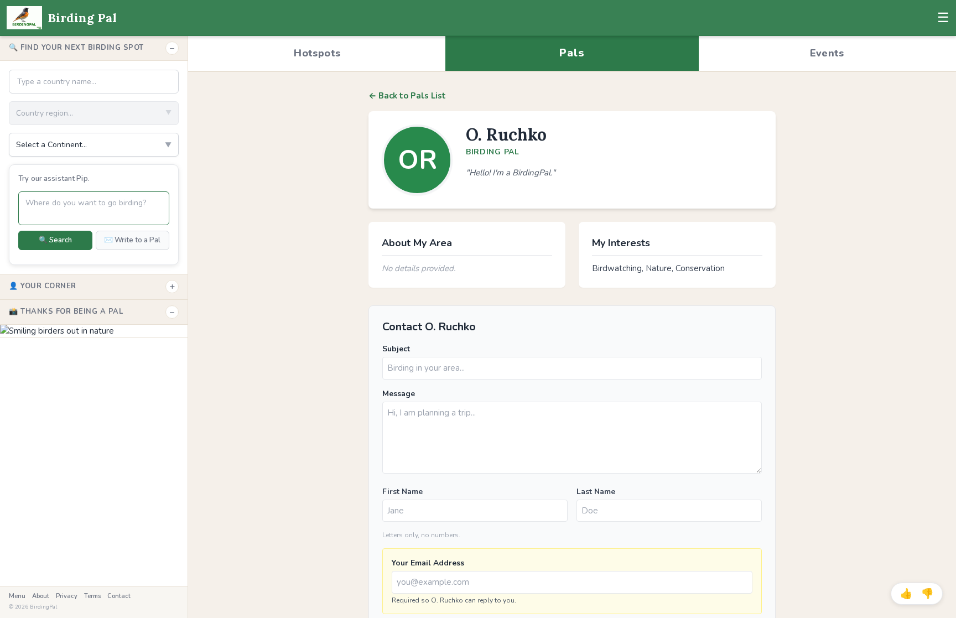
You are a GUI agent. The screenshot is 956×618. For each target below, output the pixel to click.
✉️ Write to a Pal (132, 240)
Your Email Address (428, 563)
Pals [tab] (571, 52)
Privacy (66, 596)
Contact (119, 596)
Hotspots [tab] (317, 53)
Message (398, 393)
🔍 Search (55, 240)
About (40, 596)
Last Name (595, 491)
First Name (402, 491)
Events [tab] (827, 53)
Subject (396, 349)
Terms (92, 596)
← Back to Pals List (407, 95)
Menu (17, 596)
